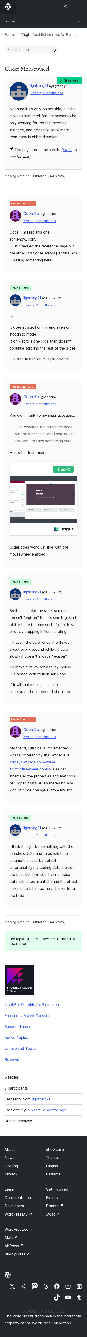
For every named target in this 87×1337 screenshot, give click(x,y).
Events (52, 1197)
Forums (10, 21)
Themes (53, 1157)
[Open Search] (65, 7)
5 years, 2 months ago (46, 93)
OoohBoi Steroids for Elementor (57, 35)
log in (67, 149)
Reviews (12, 1059)
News (9, 1157)
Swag (53, 1214)
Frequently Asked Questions (28, 1015)
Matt (11, 1237)
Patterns (53, 1174)
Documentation (18, 1197)
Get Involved (57, 1189)
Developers (14, 1205)
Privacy (11, 1174)
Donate (54, 1205)
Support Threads (19, 1026)
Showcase (55, 1149)
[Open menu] (79, 7)
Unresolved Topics (21, 1048)
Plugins (52, 1166)
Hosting (11, 1166)
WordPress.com (20, 1229)
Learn (9, 1189)
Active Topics (16, 1037)
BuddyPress (17, 1254)
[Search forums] (54, 49)
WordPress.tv (18, 1214)
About (10, 1149)
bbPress (14, 1246)
